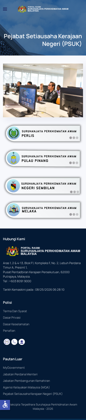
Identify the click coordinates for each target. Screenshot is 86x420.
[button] (5, 9)
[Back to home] (43, 9)
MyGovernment (14, 367)
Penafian (9, 330)
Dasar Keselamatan (16, 324)
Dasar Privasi (12, 317)
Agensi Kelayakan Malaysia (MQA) (26, 387)
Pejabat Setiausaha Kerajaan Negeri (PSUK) (33, 394)
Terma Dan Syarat (15, 311)
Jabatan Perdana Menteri (20, 374)
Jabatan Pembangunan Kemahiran (26, 381)
